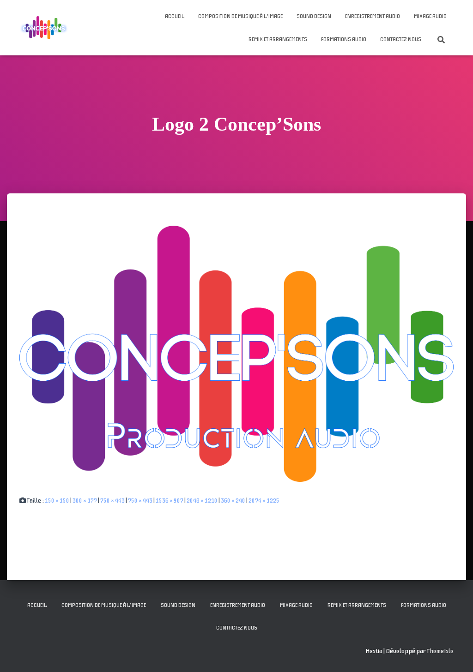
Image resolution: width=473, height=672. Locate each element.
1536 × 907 (169, 500)
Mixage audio (430, 16)
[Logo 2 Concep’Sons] (236, 353)
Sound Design (314, 16)
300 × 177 (85, 500)
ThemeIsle (440, 651)
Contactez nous (400, 39)
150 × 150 (57, 500)
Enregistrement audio (372, 16)
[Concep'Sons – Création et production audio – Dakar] (43, 27)
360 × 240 (233, 500)
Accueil (174, 16)
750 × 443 (112, 500)
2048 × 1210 (202, 500)
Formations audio (343, 39)
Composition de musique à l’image (240, 16)
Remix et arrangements (278, 39)
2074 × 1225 (264, 500)
